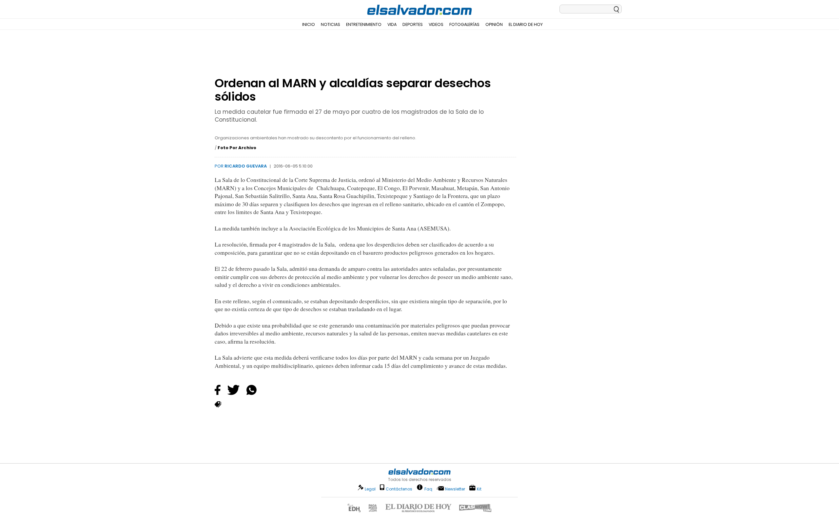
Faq (428, 488)
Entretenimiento (363, 24)
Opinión (494, 24)
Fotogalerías (464, 24)
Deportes (412, 24)
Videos (436, 24)
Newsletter (455, 489)
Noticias (330, 24)
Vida (392, 24)
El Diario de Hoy (526, 24)
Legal (370, 489)
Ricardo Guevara (245, 166)
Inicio (308, 24)
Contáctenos (399, 489)
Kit (479, 488)
